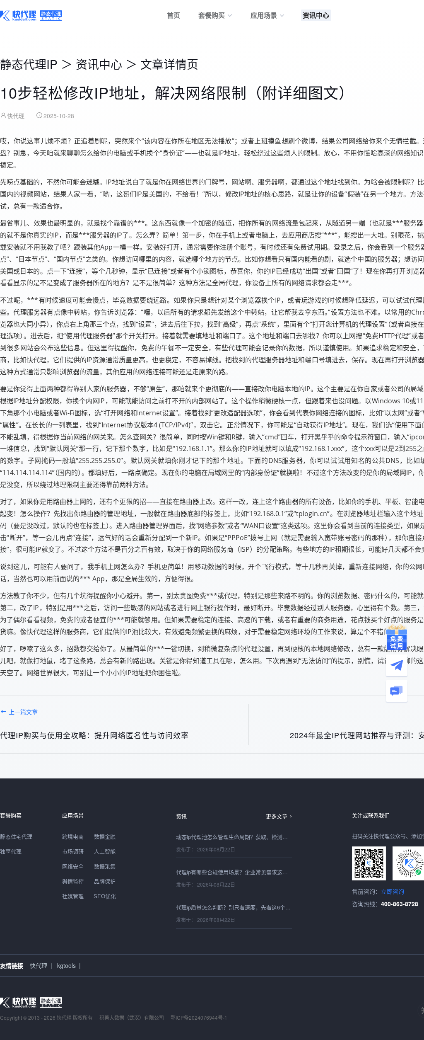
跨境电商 (73, 836)
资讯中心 (99, 64)
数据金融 (105, 836)
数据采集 (105, 866)
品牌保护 (105, 881)
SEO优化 (105, 896)
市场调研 (73, 851)
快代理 (38, 965)
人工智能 (105, 851)
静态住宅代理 (16, 836)
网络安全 (73, 866)
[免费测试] (396, 637)
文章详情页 (169, 64)
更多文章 (276, 816)
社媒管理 (73, 896)
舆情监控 (73, 881)
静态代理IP (29, 64)
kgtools (66, 965)
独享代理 (11, 851)
